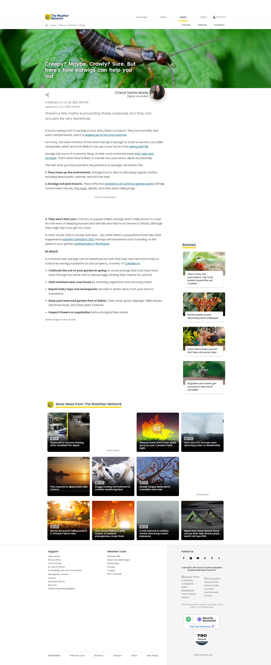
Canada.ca (132, 263)
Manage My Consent (58, 574)
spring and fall (138, 146)
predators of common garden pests (129, 184)
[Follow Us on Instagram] (190, 558)
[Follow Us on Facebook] (183, 558)
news (53, 25)
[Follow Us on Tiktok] (204, 558)
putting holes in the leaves (92, 244)
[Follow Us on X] (219, 558)
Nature (62, 25)
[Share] (47, 95)
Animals (72, 25)
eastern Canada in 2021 (78, 239)
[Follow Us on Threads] (212, 558)
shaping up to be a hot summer (106, 135)
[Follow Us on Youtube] (197, 558)
